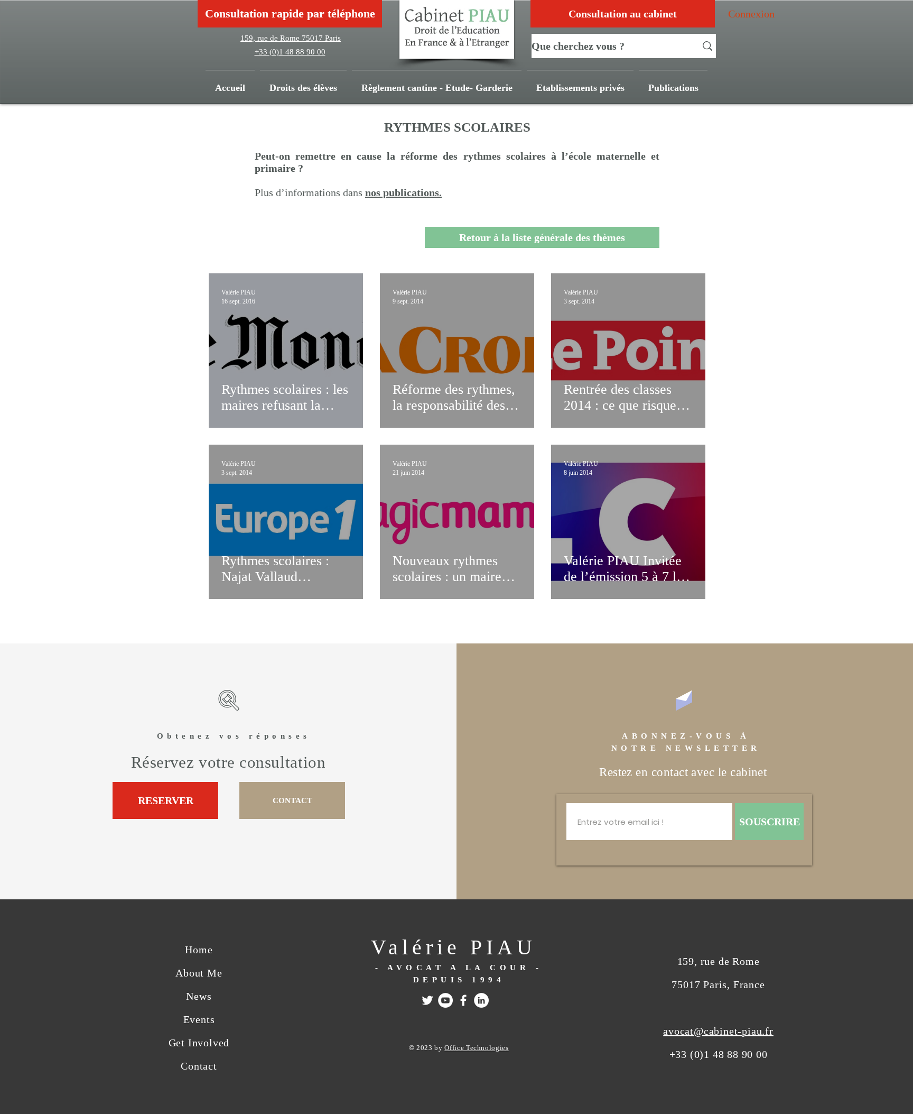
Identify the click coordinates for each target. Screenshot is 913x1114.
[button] (673, 83)
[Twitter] (427, 1000)
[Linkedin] (481, 1000)
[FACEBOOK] (463, 1000)
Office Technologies (476, 1048)
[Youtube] (445, 1000)
